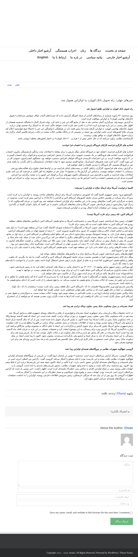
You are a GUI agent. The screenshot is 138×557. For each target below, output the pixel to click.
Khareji (121, 393)
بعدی (9, 84)
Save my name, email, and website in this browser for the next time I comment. (89, 512)
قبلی (17, 84)
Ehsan (128, 428)
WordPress (113, 552)
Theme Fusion (126, 552)
